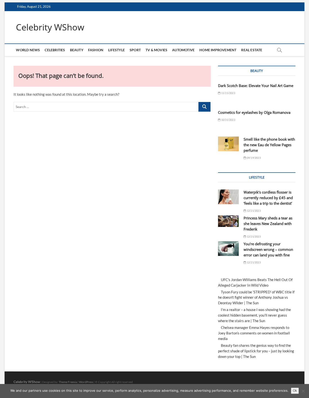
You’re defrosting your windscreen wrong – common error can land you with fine (268, 249)
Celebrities (55, 50)
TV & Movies (156, 50)
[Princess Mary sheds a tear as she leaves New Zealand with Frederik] (228, 221)
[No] (303, 391)
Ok (295, 390)
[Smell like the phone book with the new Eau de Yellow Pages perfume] (228, 144)
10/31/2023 (228, 119)
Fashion (95, 50)
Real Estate (251, 50)
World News (28, 50)
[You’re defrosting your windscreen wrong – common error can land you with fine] (228, 248)
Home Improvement (217, 50)
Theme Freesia (68, 382)
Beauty (76, 50)
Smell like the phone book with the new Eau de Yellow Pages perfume (269, 145)
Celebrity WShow (50, 27)
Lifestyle (116, 50)
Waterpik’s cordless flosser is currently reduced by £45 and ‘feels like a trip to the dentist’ (268, 198)
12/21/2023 (253, 210)
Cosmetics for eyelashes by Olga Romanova (254, 112)
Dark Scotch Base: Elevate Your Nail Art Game (255, 85)
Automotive (183, 50)
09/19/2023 (253, 157)
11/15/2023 (228, 92)
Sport (135, 50)
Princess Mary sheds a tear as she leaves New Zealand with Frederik (268, 224)
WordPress (86, 382)
